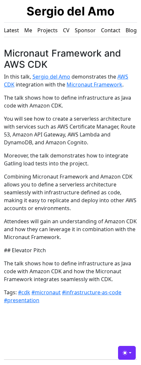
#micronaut (46, 292)
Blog (131, 30)
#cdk (24, 292)
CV (66, 30)
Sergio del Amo (70, 11)
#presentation (21, 300)
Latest (11, 30)
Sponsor (85, 30)
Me (28, 30)
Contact (110, 30)
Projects (47, 30)
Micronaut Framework (94, 84)
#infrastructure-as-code (91, 292)
